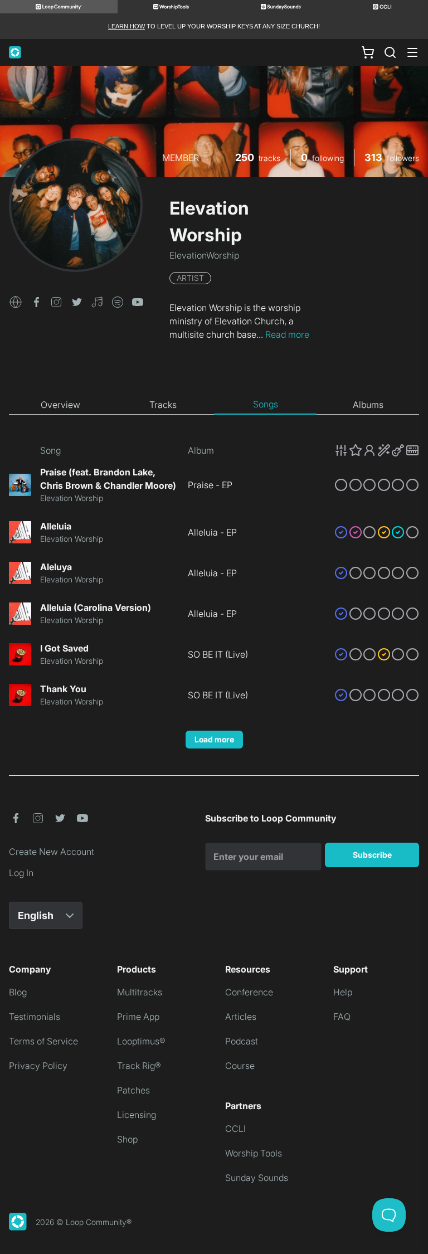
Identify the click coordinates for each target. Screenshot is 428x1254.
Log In (21, 872)
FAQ (342, 1016)
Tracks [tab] (163, 404)
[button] (15, 301)
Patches (133, 1090)
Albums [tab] (368, 404)
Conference (249, 992)
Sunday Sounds (256, 1177)
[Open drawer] (412, 52)
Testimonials (34, 1016)
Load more (214, 739)
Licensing (136, 1114)
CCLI (235, 1128)
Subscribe (372, 854)
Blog (18, 992)
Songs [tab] (265, 404)
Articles (240, 1016)
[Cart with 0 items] (367, 52)
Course (240, 1065)
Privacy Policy (38, 1065)
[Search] (390, 52)
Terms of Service (43, 1041)
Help (342, 992)
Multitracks (139, 992)
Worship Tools (253, 1153)
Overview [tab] (60, 404)
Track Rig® (139, 1065)
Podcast (241, 1041)
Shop (127, 1139)
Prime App (138, 1016)
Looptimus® (141, 1041)
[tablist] (214, 405)
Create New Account (51, 851)
